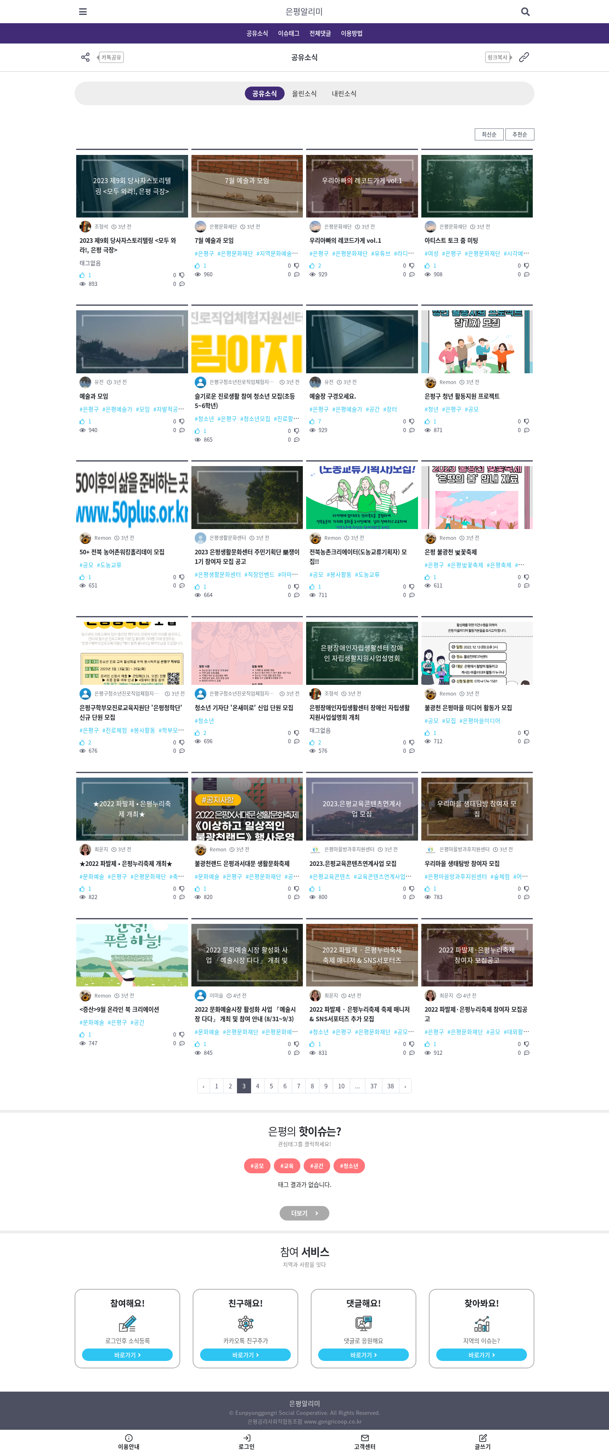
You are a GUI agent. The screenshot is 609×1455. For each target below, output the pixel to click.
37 (373, 1085)
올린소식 (304, 93)
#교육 (287, 1166)
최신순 (489, 134)
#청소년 (349, 1166)
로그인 (247, 1446)
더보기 (299, 1213)
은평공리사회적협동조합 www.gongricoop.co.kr (305, 1421)
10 (341, 1085)
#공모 (257, 1166)
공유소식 (257, 33)
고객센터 (365, 1446)
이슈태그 (289, 33)
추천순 (519, 134)
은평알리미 (304, 11)
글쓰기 (483, 1446)
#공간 (317, 1166)
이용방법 (351, 33)
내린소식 (344, 93)
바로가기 (125, 1355)
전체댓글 (320, 33)
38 (390, 1085)
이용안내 (129, 1446)
